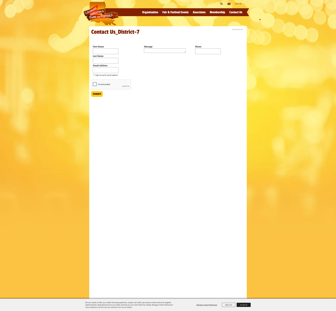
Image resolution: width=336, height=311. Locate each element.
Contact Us (235, 12)
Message (148, 47)
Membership (217, 12)
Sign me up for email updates (106, 75)
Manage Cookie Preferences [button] (206, 305)
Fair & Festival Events (175, 12)
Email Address (100, 66)
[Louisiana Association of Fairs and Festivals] (101, 13)
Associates (199, 12)
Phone (198, 47)
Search (221, 4)
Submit (97, 94)
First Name (98, 47)
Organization (150, 12)
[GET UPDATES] (229, 4)
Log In (238, 4)
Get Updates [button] (229, 4)
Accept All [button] (243, 305)
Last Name (98, 56)
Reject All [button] (228, 305)
